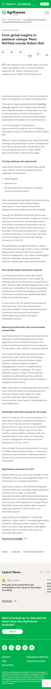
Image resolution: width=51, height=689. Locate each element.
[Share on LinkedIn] (21, 52)
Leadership (16, 552)
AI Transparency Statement (37, 657)
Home (4, 19)
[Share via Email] (30, 56)
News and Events (14, 19)
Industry (5, 552)
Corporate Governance (36, 661)
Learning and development (33, 552)
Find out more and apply (12, 539)
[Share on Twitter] (3, 52)
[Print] (47, 55)
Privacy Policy (7, 665)
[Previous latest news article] (42, 572)
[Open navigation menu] (47, 12)
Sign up (12, 631)
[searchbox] (25, 4)
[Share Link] (38, 54)
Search (44, 4)
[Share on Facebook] (12, 52)
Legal (4, 661)
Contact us (6, 657)
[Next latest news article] (47, 572)
